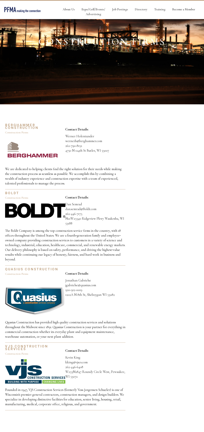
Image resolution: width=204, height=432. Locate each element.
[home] (22, 10)
